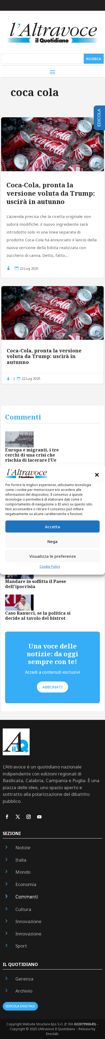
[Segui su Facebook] (7, 816)
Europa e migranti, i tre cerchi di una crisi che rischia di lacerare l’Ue (32, 455)
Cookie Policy (50, 566)
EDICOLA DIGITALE (20, 1006)
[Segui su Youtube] (39, 816)
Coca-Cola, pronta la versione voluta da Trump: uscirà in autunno (50, 193)
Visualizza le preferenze (52, 556)
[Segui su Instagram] (28, 816)
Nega (52, 541)
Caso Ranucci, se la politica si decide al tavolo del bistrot (38, 615)
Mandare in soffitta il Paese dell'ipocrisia (35, 583)
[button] (97, 474)
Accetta (52, 526)
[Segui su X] (17, 816)
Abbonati (52, 687)
